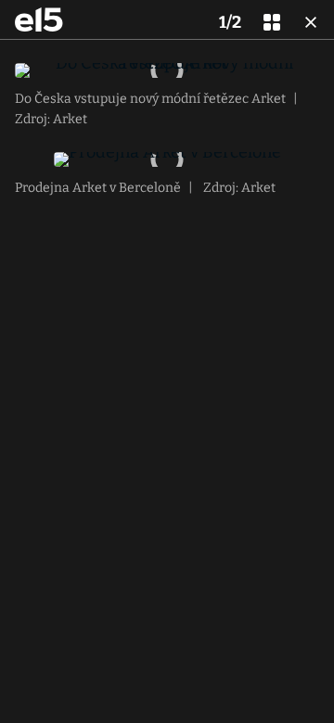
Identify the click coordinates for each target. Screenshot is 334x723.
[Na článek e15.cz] (39, 19)
